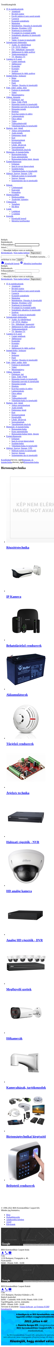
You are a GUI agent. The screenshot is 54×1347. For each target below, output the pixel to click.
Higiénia (15, 111)
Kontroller (16, 66)
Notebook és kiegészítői (21, 30)
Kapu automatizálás (20, 157)
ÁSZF (9, 1222)
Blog (8, 1215)
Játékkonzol (16, 64)
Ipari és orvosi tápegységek (23, 166)
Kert (13, 138)
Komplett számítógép (20, 21)
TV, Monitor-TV (18, 57)
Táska (14, 121)
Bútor (14, 78)
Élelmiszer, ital (18, 100)
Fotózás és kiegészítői (20, 90)
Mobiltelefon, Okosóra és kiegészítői (27, 26)
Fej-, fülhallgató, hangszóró (23, 49)
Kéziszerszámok (18, 140)
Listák (8, 209)
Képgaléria (16, 192)
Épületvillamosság (13, 161)
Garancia (15, 18)
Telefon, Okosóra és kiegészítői (24, 85)
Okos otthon (17, 119)
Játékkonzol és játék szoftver (23, 52)
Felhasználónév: (7, 244)
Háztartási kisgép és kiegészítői (24, 104)
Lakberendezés (18, 116)
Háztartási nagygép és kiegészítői (25, 107)
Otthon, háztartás (13, 97)
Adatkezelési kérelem (15, 1219)
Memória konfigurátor (21, 221)
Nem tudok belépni (21, 253)
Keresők (9, 216)
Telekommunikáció (19, 54)
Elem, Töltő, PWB (19, 102)
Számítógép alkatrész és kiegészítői (26, 35)
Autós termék (17, 133)
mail (10, 1252)
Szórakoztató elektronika (16, 42)
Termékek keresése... (36, 257)
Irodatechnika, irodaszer (16, 76)
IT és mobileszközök (14, 9)
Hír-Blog (15, 206)
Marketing (16, 23)
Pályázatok (10, 1224)
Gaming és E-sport (14, 59)
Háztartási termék (19, 109)
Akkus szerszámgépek (21, 130)
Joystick (15, 71)
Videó (14, 92)
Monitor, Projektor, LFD (22, 28)
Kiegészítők (16, 142)
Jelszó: (4, 247)
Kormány (15, 69)
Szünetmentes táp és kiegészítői (24, 181)
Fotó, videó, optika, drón (16, 88)
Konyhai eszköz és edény (22, 114)
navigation (2, 1252)
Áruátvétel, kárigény (20, 199)
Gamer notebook (18, 61)
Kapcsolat (16, 190)
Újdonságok (11, 202)
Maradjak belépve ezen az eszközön (18, 250)
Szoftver (15, 38)
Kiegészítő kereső (19, 218)
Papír (14, 83)
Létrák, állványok (19, 145)
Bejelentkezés (7, 253)
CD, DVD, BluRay (20, 47)
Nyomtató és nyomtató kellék (24, 33)
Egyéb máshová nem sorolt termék (26, 16)
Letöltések (16, 211)
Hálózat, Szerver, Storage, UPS (19, 173)
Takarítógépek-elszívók (21, 150)
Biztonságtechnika (19, 154)
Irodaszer (15, 80)
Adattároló (16, 11)
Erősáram (15, 164)
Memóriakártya (18, 95)
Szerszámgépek (18, 147)
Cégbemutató (17, 187)
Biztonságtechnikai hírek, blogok (25, 159)
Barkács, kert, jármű (14, 128)
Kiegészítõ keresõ (10, 263)
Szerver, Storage (18, 178)
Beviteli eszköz (18, 14)
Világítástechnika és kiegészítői (24, 126)
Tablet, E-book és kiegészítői (23, 40)
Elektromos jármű (19, 135)
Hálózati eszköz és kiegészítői (24, 176)
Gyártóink (16, 214)
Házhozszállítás (12, 195)
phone (6, 1252)
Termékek (16, 204)
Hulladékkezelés (13, 1217)
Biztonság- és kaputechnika (17, 152)
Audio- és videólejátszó (21, 45)
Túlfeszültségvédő (19, 123)
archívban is (6, 259)
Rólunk (9, 185)
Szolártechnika (18, 169)
